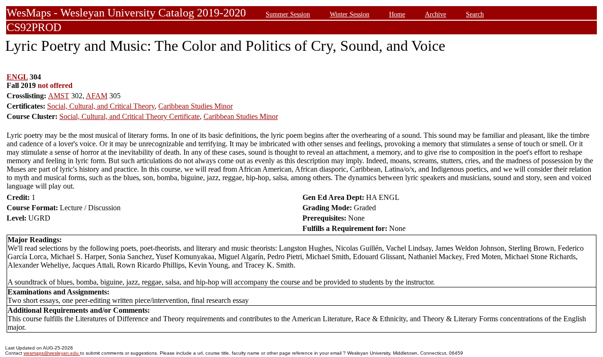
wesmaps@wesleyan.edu (52, 353)
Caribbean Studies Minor (195, 106)
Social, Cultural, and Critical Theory (101, 106)
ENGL (17, 77)
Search (475, 14)
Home (397, 14)
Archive (435, 14)
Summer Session (288, 14)
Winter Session (349, 14)
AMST (58, 96)
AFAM (96, 96)
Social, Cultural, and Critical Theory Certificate (129, 116)
